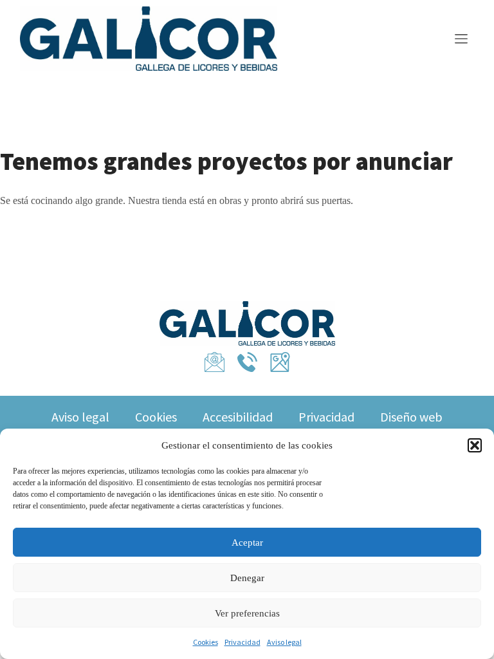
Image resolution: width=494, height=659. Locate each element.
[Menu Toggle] (461, 40)
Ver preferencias (247, 613)
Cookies (205, 642)
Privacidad (242, 642)
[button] (474, 445)
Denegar (247, 578)
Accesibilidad (238, 417)
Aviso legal (284, 642)
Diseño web (411, 417)
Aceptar (247, 542)
